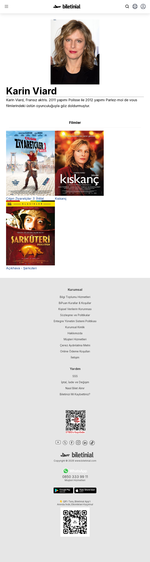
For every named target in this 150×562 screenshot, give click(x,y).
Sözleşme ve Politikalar (75, 315)
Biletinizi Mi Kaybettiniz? (75, 394)
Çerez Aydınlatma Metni (75, 345)
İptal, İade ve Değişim (75, 382)
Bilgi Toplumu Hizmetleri (75, 297)
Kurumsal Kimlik (75, 327)
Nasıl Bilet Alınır (75, 388)
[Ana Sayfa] (66, 7)
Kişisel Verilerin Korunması (75, 309)
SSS (75, 376)
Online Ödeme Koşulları (75, 351)
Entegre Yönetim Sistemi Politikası (75, 321)
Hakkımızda (75, 333)
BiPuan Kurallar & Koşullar (75, 303)
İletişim (75, 357)
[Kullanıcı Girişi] (143, 6)
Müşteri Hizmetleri (75, 339)
